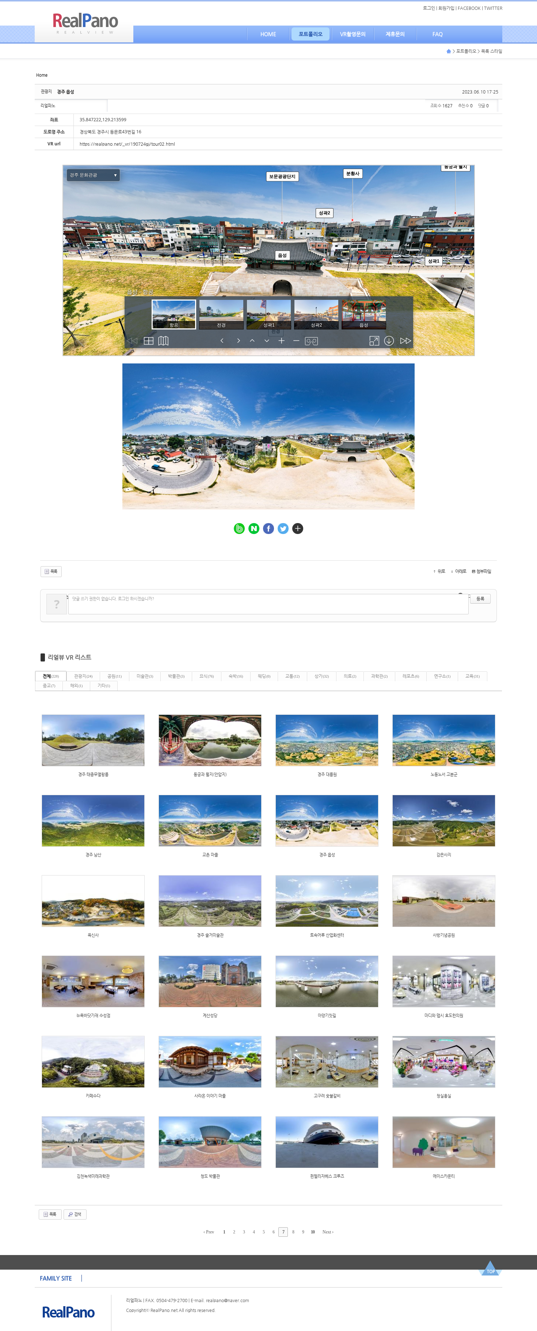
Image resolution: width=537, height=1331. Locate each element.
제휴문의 (395, 34)
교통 (292, 676)
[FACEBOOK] (268, 528)
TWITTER (493, 8)
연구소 (442, 676)
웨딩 (264, 676)
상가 (322, 676)
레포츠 (411, 676)
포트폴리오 (311, 34)
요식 (206, 676)
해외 (76, 685)
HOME (268, 34)
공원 (114, 676)
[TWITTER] (283, 528)
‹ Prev (208, 1232)
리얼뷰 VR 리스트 (69, 657)
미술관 (145, 676)
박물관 (176, 676)
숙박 (236, 676)
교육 (472, 676)
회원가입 (446, 8)
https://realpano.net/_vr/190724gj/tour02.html (127, 143)
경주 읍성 (65, 91)
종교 (49, 685)
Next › (328, 1232)
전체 (51, 676)
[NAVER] (253, 528)
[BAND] (239, 528)
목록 (53, 571)
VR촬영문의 (353, 34)
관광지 (83, 676)
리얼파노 (48, 105)
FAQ (438, 34)
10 (313, 1232)
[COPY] (297, 528)
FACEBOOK (469, 8)
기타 (104, 685)
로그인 (429, 8)
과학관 (379, 676)
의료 (350, 676)
